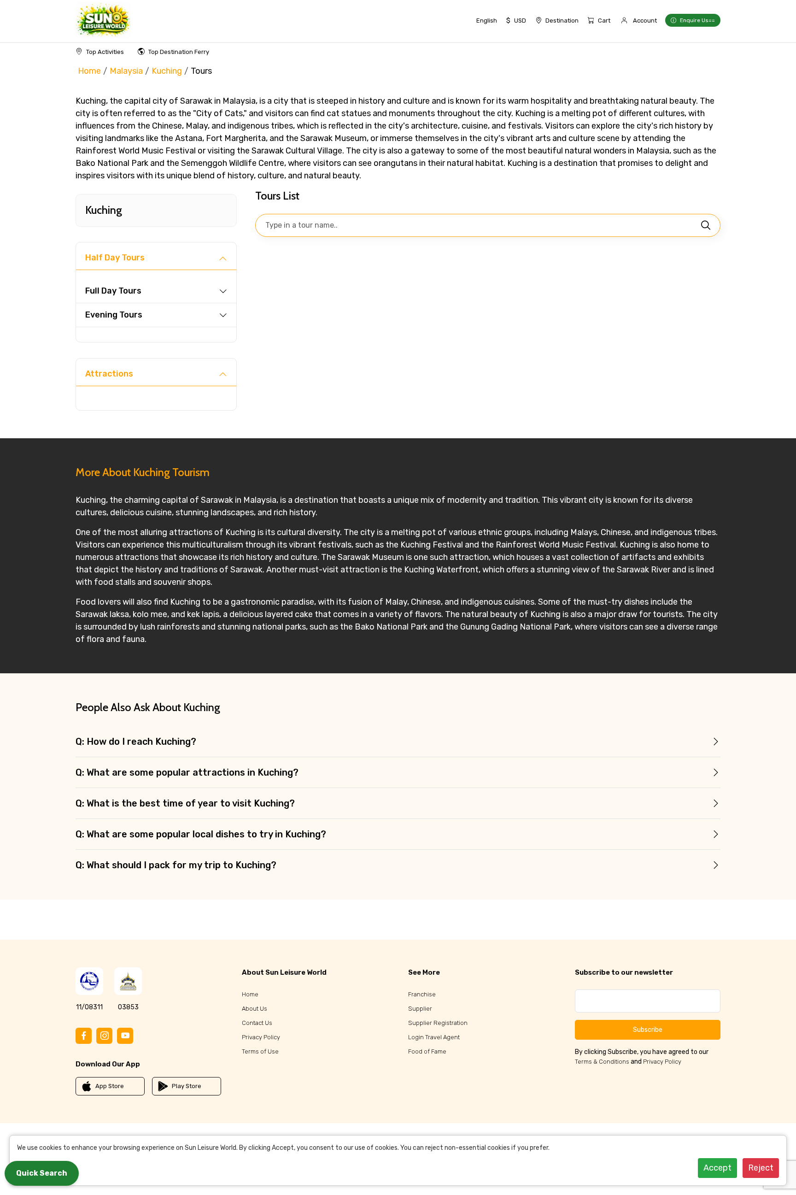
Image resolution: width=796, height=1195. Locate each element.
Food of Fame (427, 1051)
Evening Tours (113, 315)
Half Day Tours (115, 258)
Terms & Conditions (602, 1061)
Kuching (167, 71)
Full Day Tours (113, 291)
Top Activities (105, 51)
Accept (717, 1168)
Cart (604, 20)
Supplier (420, 1008)
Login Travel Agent (434, 1037)
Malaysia (126, 71)
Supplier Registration (438, 1022)
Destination (562, 20)
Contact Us (257, 1022)
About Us (254, 1008)
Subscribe (647, 1030)
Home (89, 71)
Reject (760, 1168)
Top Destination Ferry (178, 51)
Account (645, 20)
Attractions (109, 374)
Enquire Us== (697, 20)
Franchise (422, 994)
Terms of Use (260, 1051)
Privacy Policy (261, 1037)
